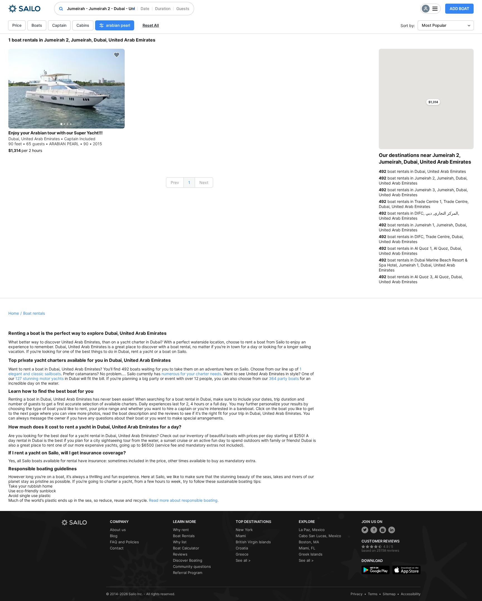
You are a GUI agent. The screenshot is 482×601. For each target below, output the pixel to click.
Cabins (82, 25)
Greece (242, 554)
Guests (182, 8)
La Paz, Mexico (312, 529)
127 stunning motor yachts (39, 378)
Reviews (180, 554)
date (145, 8)
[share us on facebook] (373, 530)
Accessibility (411, 594)
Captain (59, 25)
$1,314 (433, 102)
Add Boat (459, 8)
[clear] (133, 9)
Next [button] (203, 182)
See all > (243, 560)
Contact (117, 548)
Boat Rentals (184, 536)
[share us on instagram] (382, 530)
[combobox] (101, 8)
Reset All (151, 25)
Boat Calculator (186, 548)
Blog (113, 536)
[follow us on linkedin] (391, 530)
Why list (180, 542)
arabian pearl (118, 25)
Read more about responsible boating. (184, 500)
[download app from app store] (406, 570)
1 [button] (189, 182)
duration (162, 8)
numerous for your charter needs (191, 373)
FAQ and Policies (124, 542)
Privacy (357, 594)
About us (118, 529)
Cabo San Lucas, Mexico (320, 536)
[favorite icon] (116, 55)
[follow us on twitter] (365, 530)
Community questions (192, 566)
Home (13, 313)
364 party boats (284, 378)
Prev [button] (175, 182)
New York (244, 529)
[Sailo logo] (83, 522)
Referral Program (187, 572)
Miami (241, 536)
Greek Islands (310, 554)
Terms (372, 594)
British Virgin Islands (253, 542)
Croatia (242, 548)
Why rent (181, 529)
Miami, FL (307, 548)
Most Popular (434, 25)
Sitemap (389, 594)
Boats (37, 25)
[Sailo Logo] (24, 8)
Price (16, 25)
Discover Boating (187, 560)
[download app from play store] (376, 570)
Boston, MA (309, 542)
